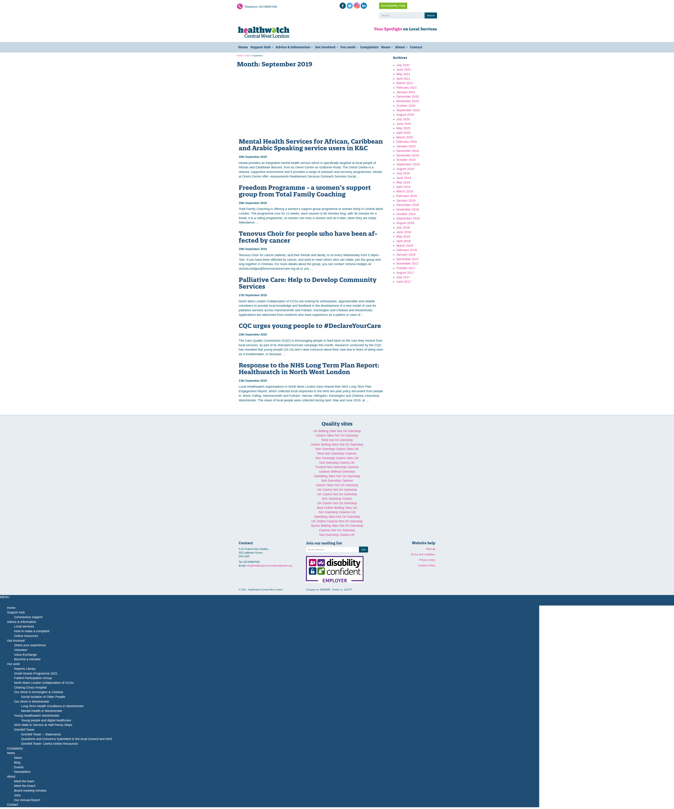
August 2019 (405, 169)
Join (363, 549)
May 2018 (403, 236)
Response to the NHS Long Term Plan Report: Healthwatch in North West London (309, 368)
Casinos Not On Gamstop (337, 530)
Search (431, 15)
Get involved (325, 47)
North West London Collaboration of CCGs (44, 683)
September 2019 (408, 164)
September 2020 (408, 110)
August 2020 (405, 114)
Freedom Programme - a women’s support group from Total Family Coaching (305, 191)
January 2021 (405, 92)
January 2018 (405, 254)
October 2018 (405, 214)
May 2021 (403, 74)
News (386, 47)
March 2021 (404, 83)
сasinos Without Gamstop (337, 471)
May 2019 (403, 182)
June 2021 (403, 69)
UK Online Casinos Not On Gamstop (337, 521)
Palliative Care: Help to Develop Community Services (307, 283)
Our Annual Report (27, 800)
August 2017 (405, 272)
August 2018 (405, 223)
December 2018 (407, 205)
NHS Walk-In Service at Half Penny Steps (43, 725)
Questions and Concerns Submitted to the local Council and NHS (66, 739)
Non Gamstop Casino (337, 498)
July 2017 (403, 277)
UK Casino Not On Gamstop (337, 489)
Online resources (26, 636)
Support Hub (260, 47)
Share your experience (30, 645)
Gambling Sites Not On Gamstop (337, 476)
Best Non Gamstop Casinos (337, 453)
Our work (348, 47)
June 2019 (403, 178)
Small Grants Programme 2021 (36, 673)
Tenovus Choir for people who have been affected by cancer (308, 237)
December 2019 (407, 151)
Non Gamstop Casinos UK (337, 512)
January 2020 (405, 146)
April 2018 (403, 241)
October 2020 (405, 105)
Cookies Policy (426, 565)
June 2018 (403, 232)
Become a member (27, 659)
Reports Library (25, 668)
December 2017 (407, 259)
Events (19, 767)
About (400, 47)
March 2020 (404, 137)
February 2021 (406, 87)
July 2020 (403, 119)
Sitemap (430, 548)
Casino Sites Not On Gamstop (337, 435)
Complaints (369, 47)
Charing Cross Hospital (30, 687)
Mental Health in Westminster (41, 711)
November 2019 (407, 155)
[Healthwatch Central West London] (268, 32)
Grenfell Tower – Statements (41, 734)
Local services (24, 626)
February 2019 (406, 196)
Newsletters (22, 772)
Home (243, 47)
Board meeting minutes (30, 790)
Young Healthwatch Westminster (37, 715)
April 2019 (403, 187)
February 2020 (406, 141)
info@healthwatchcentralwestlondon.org (269, 565)
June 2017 (403, 281)
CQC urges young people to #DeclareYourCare (310, 326)
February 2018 (406, 250)
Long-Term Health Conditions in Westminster (52, 706)
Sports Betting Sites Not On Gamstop (337, 525)
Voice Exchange (25, 654)
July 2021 (403, 65)
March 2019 (404, 191)
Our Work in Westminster (31, 701)
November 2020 (407, 101)
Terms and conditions (423, 554)
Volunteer (20, 650)
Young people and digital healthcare (46, 720)
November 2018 (407, 209)
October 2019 (405, 160)
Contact (416, 47)
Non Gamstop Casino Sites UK (337, 449)
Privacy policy (427, 559)
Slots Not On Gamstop (337, 440)
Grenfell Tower (24, 729)
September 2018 (408, 218)
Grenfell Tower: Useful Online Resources (49, 743)
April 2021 (403, 78)
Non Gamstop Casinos (337, 480)
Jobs (17, 795)
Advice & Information (293, 47)
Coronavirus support (28, 617)
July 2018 (403, 227)
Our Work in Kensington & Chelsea (38, 692)
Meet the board (24, 786)
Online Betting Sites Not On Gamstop (337, 444)
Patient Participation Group (33, 678)
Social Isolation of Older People (43, 697)
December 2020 (407, 96)
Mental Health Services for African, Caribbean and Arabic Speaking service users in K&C (311, 144)
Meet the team (24, 781)
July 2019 (403, 173)
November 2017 (407, 263)
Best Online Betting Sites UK (337, 507)
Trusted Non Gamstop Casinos (337, 467)
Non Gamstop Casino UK (337, 462)
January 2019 (405, 200)
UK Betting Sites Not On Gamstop (337, 431)
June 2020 (403, 124)
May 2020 (403, 128)
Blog (17, 762)
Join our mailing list (324, 543)
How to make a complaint (31, 631)
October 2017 (405, 268)
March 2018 (404, 245)
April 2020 (403, 132)
